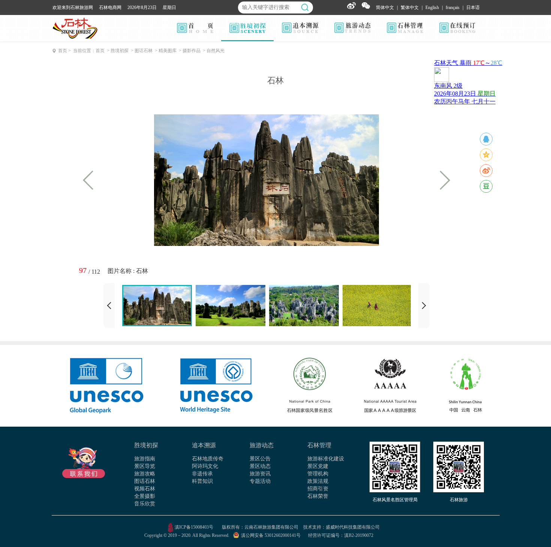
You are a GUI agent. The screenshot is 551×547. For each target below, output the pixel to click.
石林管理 (319, 445)
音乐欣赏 (144, 504)
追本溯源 (204, 445)
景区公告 (260, 459)
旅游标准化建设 (325, 459)
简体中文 (385, 7)
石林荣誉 (317, 496)
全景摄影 (144, 496)
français (453, 7)
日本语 (473, 7)
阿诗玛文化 (205, 466)
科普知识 (202, 481)
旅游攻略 (144, 474)
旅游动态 (262, 445)
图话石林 (144, 481)
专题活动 (260, 481)
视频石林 (144, 489)
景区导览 (144, 466)
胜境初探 (146, 445)
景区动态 (260, 466)
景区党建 (317, 466)
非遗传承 (202, 474)
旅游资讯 (260, 474)
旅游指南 (144, 459)
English (432, 7)
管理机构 (317, 474)
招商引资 (317, 489)
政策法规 (317, 481)
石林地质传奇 (207, 459)
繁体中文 (410, 7)
